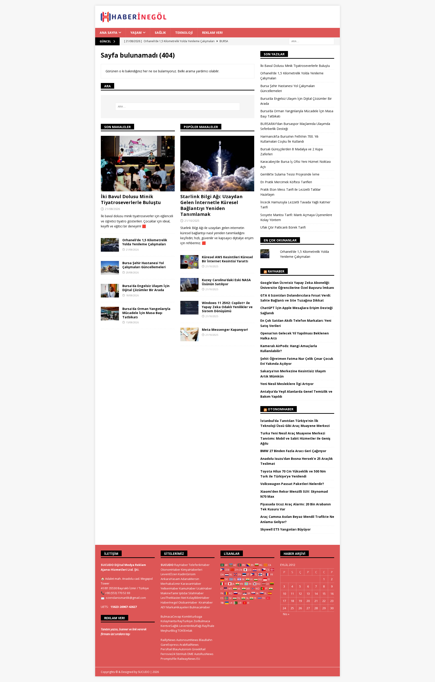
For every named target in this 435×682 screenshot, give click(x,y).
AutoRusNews (203, 654)
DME (190, 654)
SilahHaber (196, 593)
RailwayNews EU (188, 659)
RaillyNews (168, 640)
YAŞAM (136, 32)
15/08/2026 (132, 322)
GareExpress (170, 645)
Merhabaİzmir (170, 584)
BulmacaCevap (171, 616)
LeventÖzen (169, 574)
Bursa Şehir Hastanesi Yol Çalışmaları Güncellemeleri (144, 265)
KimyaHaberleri (191, 570)
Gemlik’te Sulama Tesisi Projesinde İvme (289, 174)
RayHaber (276, 271)
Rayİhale (208, 626)
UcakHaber (204, 588)
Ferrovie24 (168, 654)
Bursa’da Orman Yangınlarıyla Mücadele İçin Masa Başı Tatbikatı (146, 313)
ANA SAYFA (108, 32)
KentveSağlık (170, 626)
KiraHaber (206, 602)
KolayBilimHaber (198, 598)
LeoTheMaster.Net (173, 598)
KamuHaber (187, 588)
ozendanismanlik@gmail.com (126, 598)
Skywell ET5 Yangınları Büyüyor (285, 529)
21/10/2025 (191, 221)
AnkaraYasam (170, 579)
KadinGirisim (187, 574)
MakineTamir (170, 593)
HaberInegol (169, 602)
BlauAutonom (182, 649)
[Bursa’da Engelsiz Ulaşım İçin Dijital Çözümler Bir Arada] (110, 290)
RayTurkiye (185, 621)
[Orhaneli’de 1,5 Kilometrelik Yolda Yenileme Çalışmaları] (110, 245)
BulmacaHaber (200, 607)
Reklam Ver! (212, 32)
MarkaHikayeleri (177, 607)
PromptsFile (169, 659)
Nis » (286, 614)
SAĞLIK (160, 32)
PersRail (166, 649)
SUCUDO (167, 565)
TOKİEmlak (185, 630)
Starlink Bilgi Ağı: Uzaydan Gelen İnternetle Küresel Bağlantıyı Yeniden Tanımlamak (211, 205)
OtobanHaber (187, 602)
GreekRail (198, 649)
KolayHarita (169, 621)
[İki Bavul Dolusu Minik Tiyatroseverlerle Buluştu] (138, 163)
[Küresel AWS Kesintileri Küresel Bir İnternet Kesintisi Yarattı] (189, 262)
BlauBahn (205, 640)
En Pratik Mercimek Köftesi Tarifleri (286, 182)
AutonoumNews (187, 640)
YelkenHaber (170, 588)
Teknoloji (184, 32)
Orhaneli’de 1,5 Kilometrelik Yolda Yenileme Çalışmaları (144, 242)
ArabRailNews (189, 645)
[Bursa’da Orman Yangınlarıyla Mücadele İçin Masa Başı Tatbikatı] (110, 313)
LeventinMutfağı (190, 626)
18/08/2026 (132, 295)
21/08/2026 (112, 209)
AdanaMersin (190, 579)
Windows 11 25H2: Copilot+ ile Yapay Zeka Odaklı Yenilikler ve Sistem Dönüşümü (227, 307)
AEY (163, 607)
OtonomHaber (280, 409)
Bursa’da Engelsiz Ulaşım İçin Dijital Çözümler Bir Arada (145, 288)
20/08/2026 (132, 272)
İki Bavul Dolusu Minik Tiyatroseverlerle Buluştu (131, 199)
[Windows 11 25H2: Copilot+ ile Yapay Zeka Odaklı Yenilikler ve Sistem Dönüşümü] (189, 307)
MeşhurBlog (169, 630)
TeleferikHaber (199, 565)
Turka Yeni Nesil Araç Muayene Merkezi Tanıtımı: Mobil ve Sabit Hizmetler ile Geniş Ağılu (295, 438)
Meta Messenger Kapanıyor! (225, 329)
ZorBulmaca (201, 621)
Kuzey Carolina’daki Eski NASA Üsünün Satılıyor (226, 282)
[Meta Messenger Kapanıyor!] (189, 334)
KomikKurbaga (192, 616)
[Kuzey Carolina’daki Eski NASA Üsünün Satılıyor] (189, 285)
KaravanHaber (191, 584)
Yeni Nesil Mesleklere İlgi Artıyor (287, 384)
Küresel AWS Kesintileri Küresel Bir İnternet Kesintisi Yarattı (227, 259)
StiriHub (181, 654)
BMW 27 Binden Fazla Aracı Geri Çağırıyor (293, 451)
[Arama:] (311, 41)
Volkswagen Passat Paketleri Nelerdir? (292, 484)
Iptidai (183, 593)
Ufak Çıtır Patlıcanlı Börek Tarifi (283, 227)
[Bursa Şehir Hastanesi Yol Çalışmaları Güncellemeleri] (110, 268)
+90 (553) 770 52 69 (117, 593)
